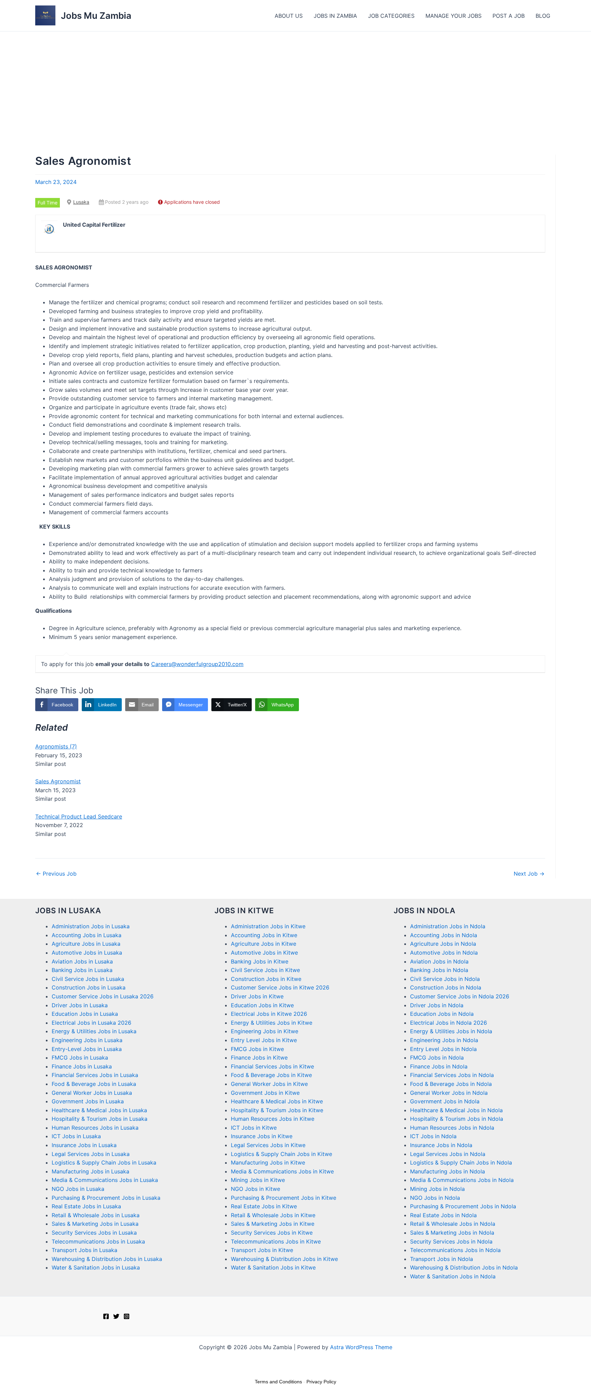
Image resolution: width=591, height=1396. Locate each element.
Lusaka (81, 202)
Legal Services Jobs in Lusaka (91, 1154)
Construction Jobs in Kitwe (266, 978)
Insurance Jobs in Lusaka (84, 1145)
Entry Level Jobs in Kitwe (264, 1040)
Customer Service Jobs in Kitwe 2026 (280, 987)
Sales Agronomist (58, 781)
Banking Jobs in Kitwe (259, 961)
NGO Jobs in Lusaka (78, 1188)
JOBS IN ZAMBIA (335, 15)
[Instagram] (126, 1316)
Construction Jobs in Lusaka (89, 987)
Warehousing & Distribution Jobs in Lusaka (107, 1258)
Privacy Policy (321, 1381)
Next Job (529, 873)
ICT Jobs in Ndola (433, 1136)
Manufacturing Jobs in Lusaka (90, 1171)
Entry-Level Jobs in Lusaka (87, 1049)
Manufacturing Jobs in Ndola (447, 1171)
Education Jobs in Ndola (442, 1013)
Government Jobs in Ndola (445, 1101)
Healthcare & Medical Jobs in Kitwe (277, 1101)
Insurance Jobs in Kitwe (261, 1136)
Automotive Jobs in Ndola (444, 952)
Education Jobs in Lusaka (85, 1013)
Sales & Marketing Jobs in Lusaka (95, 1223)
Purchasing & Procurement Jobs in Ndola (463, 1206)
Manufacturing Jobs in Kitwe (268, 1162)
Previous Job (56, 873)
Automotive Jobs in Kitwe (264, 952)
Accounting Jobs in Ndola (443, 935)
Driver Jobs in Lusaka (80, 1005)
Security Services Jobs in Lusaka (94, 1232)
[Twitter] (116, 1316)
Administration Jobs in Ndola (447, 926)
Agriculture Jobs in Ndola (443, 943)
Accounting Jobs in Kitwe (264, 935)
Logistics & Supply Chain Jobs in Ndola (461, 1162)
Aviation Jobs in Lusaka (82, 961)
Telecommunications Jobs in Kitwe (276, 1241)
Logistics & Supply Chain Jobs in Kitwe (281, 1154)
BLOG (543, 15)
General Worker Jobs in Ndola (449, 1092)
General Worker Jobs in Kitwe (269, 1083)
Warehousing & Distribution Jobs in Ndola (464, 1267)
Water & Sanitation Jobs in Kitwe (273, 1267)
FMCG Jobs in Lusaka (80, 1057)
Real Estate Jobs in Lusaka (86, 1206)
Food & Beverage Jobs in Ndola (451, 1083)
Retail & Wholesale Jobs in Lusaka (96, 1215)
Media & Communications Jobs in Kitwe (282, 1171)
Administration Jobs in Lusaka (91, 926)
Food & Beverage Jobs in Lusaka (94, 1083)
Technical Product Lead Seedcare (78, 816)
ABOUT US (289, 15)
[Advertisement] (295, 83)
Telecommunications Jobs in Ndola (455, 1250)
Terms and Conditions (278, 1381)
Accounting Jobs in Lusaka (86, 935)
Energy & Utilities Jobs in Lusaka (94, 1031)
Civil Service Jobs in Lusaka (88, 978)
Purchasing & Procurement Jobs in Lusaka (106, 1197)
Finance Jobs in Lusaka (82, 1066)
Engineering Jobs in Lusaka (87, 1040)
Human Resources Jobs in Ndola (452, 1127)
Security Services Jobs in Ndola (451, 1241)
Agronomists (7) (56, 746)
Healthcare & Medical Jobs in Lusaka (99, 1110)
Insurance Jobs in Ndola (441, 1145)
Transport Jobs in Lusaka (84, 1250)
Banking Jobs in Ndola (439, 970)
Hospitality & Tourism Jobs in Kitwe (277, 1110)
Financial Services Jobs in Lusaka (95, 1075)
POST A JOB (508, 15)
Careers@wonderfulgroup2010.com (197, 664)
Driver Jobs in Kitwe (257, 996)
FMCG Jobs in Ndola (437, 1057)
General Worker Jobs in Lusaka (92, 1092)
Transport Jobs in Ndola (441, 1258)
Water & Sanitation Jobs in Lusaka (96, 1267)
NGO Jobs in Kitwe (255, 1188)
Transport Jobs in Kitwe (262, 1250)
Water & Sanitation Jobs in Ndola (453, 1276)
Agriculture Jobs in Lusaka (86, 943)
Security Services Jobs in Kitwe (272, 1232)
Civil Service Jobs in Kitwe (265, 970)
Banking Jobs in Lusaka (82, 970)
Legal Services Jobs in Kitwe (268, 1145)
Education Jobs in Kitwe (262, 1005)
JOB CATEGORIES (391, 15)
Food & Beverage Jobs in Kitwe (271, 1075)
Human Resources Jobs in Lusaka (95, 1127)
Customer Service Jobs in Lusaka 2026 (103, 996)
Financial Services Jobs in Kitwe (272, 1066)
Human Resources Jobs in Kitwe (272, 1118)
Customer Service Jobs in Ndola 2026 (459, 996)
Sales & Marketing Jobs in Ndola (452, 1232)
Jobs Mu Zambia (96, 15)
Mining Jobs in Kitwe (258, 1179)
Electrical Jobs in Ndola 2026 (448, 1022)
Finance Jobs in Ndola (439, 1066)
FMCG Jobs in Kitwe (257, 1049)
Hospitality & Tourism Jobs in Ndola (456, 1118)
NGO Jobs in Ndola (435, 1197)
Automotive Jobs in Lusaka (87, 952)
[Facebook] (106, 1316)
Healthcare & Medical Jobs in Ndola (456, 1110)
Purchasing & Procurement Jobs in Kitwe (283, 1197)
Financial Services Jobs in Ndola (452, 1075)
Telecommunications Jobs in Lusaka (98, 1241)
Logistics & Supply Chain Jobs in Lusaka (104, 1162)
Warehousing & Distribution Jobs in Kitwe (284, 1258)
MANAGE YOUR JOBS (453, 15)
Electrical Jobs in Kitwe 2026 (269, 1013)
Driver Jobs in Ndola (436, 1005)
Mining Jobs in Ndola (437, 1188)
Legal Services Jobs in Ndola (447, 1154)
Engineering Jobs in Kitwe (264, 1031)
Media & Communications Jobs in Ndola (462, 1179)
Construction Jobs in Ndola (445, 987)
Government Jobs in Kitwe (265, 1092)
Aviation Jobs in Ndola (439, 961)
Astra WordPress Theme (361, 1347)
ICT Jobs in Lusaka (76, 1136)
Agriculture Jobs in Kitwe (263, 943)
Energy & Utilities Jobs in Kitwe (271, 1022)
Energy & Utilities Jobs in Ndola (451, 1031)
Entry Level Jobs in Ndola (443, 1049)
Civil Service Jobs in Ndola (445, 978)
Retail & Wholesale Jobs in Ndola (452, 1223)
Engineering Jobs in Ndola (444, 1040)
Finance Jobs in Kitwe (259, 1057)
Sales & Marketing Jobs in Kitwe (272, 1223)
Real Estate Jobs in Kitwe (264, 1206)
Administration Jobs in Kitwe (268, 926)
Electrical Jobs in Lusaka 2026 (91, 1022)
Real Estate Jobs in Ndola (443, 1215)
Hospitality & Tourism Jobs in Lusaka (99, 1118)
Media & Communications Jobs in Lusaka (105, 1179)
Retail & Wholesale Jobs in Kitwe (273, 1215)
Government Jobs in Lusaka (88, 1101)
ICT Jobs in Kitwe (254, 1127)
